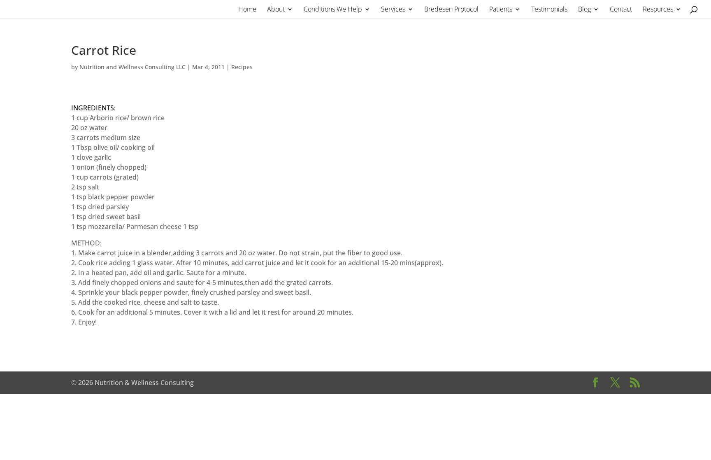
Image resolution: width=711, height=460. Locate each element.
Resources (658, 10)
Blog (584, 10)
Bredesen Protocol (451, 10)
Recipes (242, 67)
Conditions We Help (333, 10)
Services (393, 10)
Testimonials (549, 10)
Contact (621, 10)
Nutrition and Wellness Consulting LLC (132, 67)
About (276, 10)
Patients (500, 10)
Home (247, 10)
